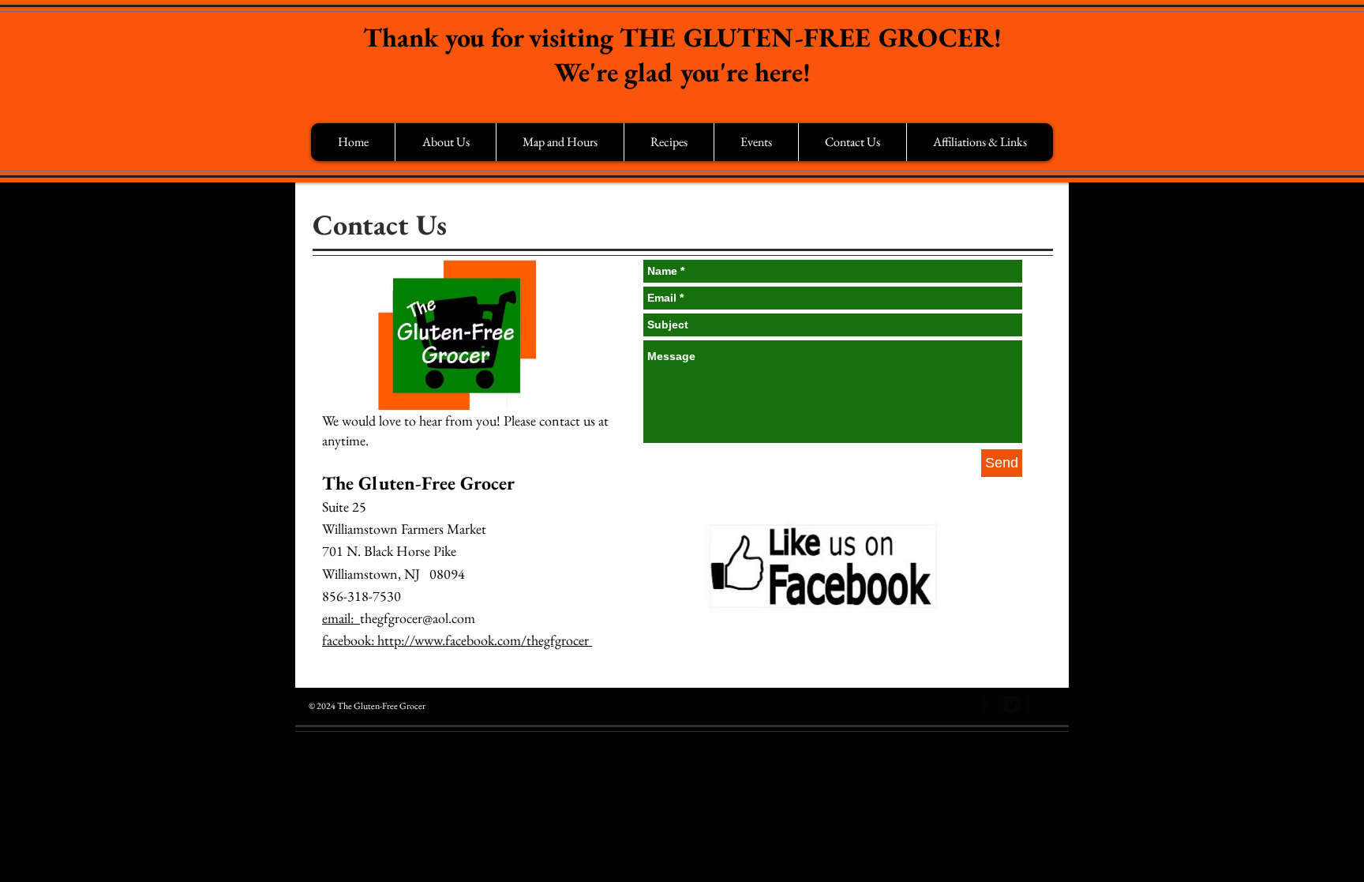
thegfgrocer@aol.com (417, 618)
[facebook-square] (990, 704)
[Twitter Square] (1012, 704)
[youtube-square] (1033, 704)
